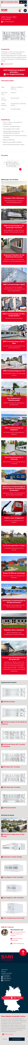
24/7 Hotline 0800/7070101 (10, 2)
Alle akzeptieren (16, 1039)
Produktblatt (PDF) (8, 64)
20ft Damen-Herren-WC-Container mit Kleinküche (13, 745)
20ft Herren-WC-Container (11, 767)
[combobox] (23, 2)
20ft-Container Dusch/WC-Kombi (13, 918)
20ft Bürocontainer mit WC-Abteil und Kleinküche (14, 723)
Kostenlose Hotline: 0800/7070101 (17, 939)
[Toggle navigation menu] (25, 10)
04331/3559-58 (7, 978)
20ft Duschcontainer (9, 807)
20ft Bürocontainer (9, 701)
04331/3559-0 (6, 977)
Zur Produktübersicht (8, 21)
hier (15, 1031)
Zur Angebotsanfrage (15, 74)
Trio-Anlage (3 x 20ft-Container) (13, 877)
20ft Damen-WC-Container (11, 787)
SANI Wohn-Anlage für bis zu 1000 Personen (12, 835)
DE (23, 2)
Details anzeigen (8, 1034)
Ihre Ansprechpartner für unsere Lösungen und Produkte (18, 934)
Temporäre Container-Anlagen (12, 857)
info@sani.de (6, 980)
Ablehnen (5, 1039)
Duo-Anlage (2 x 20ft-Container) (13, 897)
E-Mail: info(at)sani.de (18, 943)
